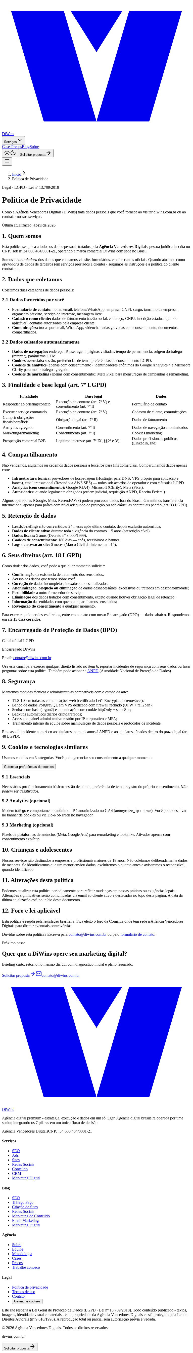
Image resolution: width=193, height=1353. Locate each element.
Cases (6, 146)
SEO (16, 1151)
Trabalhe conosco (26, 1267)
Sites (16, 1160)
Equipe (17, 1249)
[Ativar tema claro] (10, 153)
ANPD (93, 671)
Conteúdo (20, 1169)
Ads (15, 1155)
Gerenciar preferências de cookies (29, 767)
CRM (16, 1173)
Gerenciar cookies (27, 1301)
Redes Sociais (23, 1164)
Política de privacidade (30, 1287)
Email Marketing (25, 1220)
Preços (16, 146)
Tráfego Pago (22, 1202)
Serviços (10, 142)
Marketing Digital (26, 1178)
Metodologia (22, 1254)
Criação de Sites (25, 1207)
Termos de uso (23, 1292)
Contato (18, 1296)
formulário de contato (137, 934)
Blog (26, 146)
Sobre (34, 146)
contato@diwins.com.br (32, 658)
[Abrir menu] (7, 161)
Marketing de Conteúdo (31, 1216)
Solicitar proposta (32, 155)
